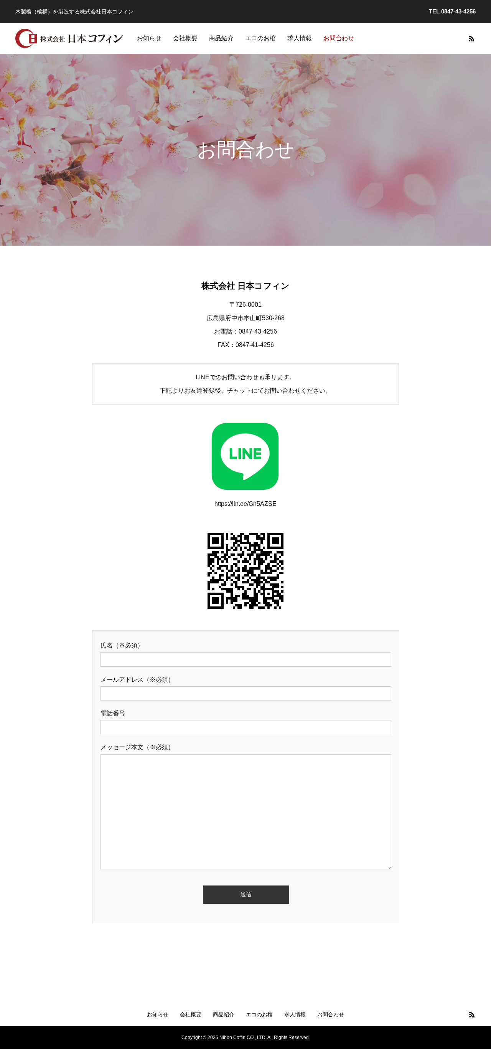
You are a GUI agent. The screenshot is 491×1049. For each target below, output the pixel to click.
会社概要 (185, 38)
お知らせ (149, 38)
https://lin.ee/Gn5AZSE (245, 504)
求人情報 (299, 38)
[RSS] (471, 38)
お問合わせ (338, 38)
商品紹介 (221, 38)
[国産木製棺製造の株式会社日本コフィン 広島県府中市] (69, 38)
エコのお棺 (260, 38)
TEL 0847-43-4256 (452, 11)
